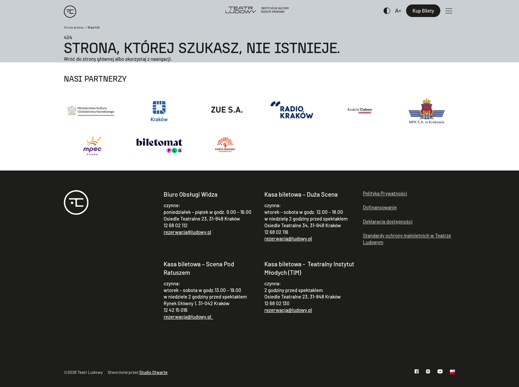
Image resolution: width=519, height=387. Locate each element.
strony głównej (98, 59)
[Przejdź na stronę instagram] (428, 371)
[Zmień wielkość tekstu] (398, 11)
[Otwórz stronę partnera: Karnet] (359, 110)
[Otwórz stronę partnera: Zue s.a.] (225, 110)
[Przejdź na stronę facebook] (417, 371)
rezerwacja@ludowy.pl (187, 232)
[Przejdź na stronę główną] (76, 203)
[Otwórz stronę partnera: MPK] (426, 110)
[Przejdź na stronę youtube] (440, 371)
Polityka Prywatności (385, 193)
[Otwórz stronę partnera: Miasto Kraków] (159, 110)
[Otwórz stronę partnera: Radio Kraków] (292, 110)
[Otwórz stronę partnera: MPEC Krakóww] (92, 145)
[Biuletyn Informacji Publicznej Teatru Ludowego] (452, 373)
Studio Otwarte (153, 372)
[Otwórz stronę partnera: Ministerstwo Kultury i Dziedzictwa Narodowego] (92, 110)
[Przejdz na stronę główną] (70, 11)
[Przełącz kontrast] (387, 10)
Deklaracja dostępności (388, 221)
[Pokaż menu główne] (450, 11)
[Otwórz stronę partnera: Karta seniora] (225, 145)
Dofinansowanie (380, 207)
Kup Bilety (423, 11)
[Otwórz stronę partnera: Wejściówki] (159, 145)
